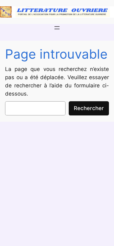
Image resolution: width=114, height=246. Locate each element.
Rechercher (89, 108)
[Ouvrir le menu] (57, 28)
